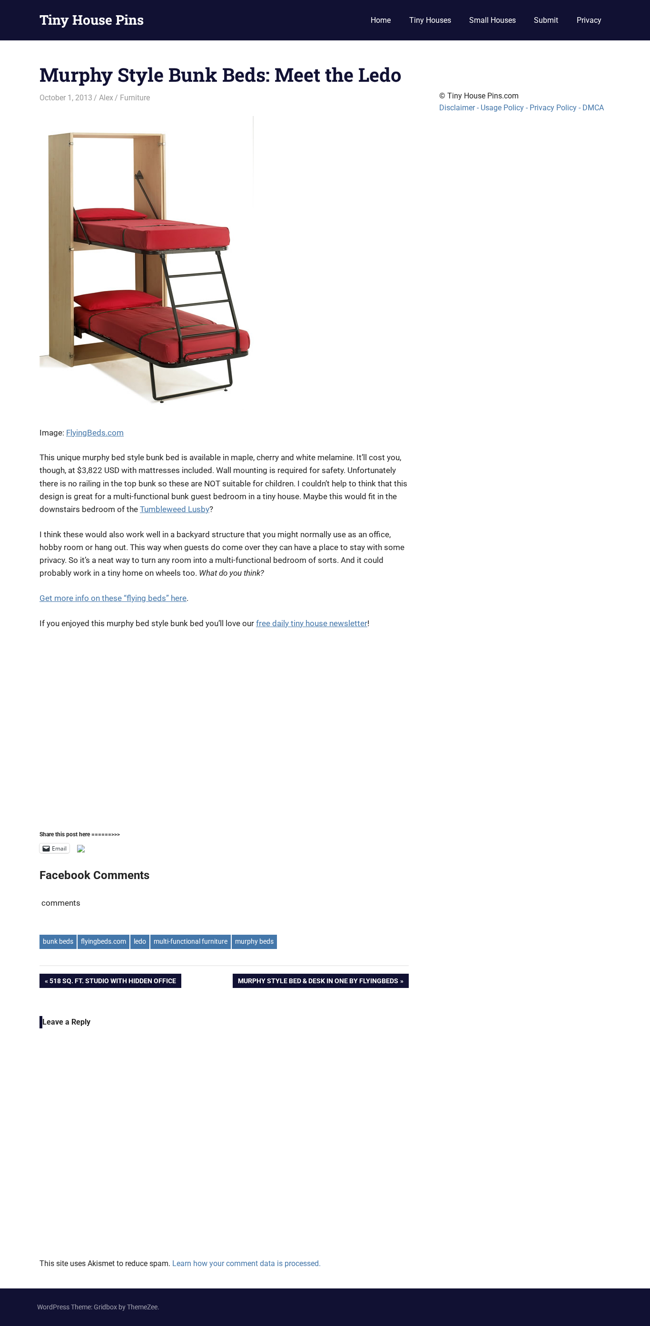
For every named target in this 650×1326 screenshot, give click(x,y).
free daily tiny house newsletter (311, 623)
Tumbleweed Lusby (174, 509)
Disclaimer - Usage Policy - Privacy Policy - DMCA (521, 107)
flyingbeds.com (103, 941)
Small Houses (492, 20)
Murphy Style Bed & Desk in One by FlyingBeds (317, 982)
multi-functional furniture (190, 941)
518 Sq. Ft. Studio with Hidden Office (112, 982)
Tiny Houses (430, 20)
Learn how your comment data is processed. (246, 1263)
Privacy (589, 20)
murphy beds (254, 941)
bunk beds (58, 941)
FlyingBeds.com (95, 432)
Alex (106, 97)
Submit (546, 20)
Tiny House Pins (91, 20)
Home (381, 20)
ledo (140, 941)
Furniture (135, 97)
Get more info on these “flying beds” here (113, 598)
